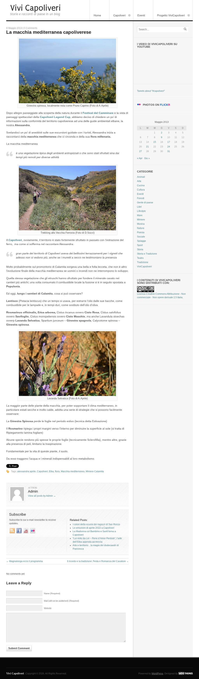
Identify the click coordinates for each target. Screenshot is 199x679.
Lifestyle (141, 211)
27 (140, 151)
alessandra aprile (26, 471)
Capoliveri (117, 15)
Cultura (141, 189)
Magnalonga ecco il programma (24, 561)
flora (57, 471)
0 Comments (30, 28)
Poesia (140, 232)
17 (168, 142)
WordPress (157, 673)
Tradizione (142, 262)
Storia (140, 249)
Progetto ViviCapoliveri (169, 15)
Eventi (141, 15)
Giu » (147, 158)
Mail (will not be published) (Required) (61, 601)
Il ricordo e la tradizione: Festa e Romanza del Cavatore (98, 561)
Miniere (141, 219)
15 (154, 142)
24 (168, 146)
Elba (51, 471)
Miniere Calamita (95, 471)
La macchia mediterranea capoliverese (48, 32)
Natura (140, 228)
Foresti (140, 198)
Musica (141, 224)
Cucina (141, 185)
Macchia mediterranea (73, 471)
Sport (140, 245)
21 (147, 146)
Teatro (140, 258)
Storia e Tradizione (147, 253)
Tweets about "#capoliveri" (151, 91)
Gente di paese (145, 202)
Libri (139, 206)
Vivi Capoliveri (35, 8)
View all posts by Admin (42, 496)
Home (97, 15)
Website (47, 608)
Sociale (141, 236)
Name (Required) (52, 593)
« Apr (139, 158)
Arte (139, 181)
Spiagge (141, 241)
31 (168, 151)
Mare (139, 215)
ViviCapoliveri (144, 266)
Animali (141, 177)
